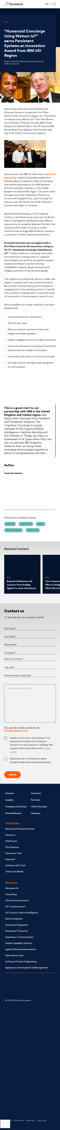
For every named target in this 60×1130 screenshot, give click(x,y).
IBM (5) (40, 524)
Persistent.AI (11, 888)
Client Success (39, 807)
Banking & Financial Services (19, 829)
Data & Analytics (13, 919)
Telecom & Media (14, 872)
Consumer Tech (13, 853)
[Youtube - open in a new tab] (26, 1059)
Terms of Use (41, 1121)
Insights (9, 800)
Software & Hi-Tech (15, 866)
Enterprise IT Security (16, 931)
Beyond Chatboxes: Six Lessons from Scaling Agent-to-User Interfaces (21, 585)
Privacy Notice (18, 1121)
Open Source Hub (14, 956)
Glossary (35, 813)
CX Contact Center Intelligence (21, 913)
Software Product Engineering (21, 962)
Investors (36, 793)
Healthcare (11, 841)
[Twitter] (12, 492)
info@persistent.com (16, 731)
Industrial (10, 860)
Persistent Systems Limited (13, 4)
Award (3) (10, 524)
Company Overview (16, 807)
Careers (9, 793)
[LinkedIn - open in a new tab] (26, 1015)
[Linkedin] (30, 492)
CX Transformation (15, 907)
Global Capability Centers (18, 943)
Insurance (10, 835)
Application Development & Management (26, 968)
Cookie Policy (30, 1121)
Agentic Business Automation (20, 950)
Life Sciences (12, 847)
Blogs (6, 22)
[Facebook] (48, 492)
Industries (12, 823)
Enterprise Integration (16, 925)
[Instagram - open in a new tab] (26, 1104)
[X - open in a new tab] (26, 1037)
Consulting (11, 895)
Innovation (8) (26, 524)
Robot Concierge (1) (13, 530)
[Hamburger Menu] (54, 4)
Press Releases (13, 813)
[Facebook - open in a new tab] (26, 1082)
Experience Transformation (19, 937)
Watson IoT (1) (33, 530)
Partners (35, 800)
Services (11, 882)
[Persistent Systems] (14, 986)
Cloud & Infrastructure (17, 901)
